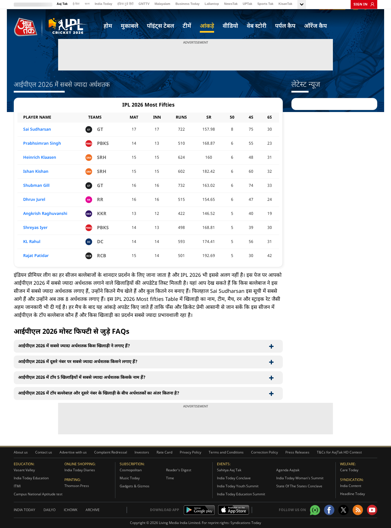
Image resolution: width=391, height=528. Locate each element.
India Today (103, 3)
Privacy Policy (190, 452)
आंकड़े (207, 26)
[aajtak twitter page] (343, 510)
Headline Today (352, 493)
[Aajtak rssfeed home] (358, 510)
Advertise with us (73, 452)
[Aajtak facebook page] (329, 510)
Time (170, 478)
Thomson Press (76, 485)
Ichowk (70, 509)
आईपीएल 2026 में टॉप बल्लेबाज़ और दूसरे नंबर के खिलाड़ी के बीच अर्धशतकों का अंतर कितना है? (98, 393)
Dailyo (50, 509)
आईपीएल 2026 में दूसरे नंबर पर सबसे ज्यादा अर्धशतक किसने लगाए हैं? (77, 362)
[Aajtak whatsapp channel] (315, 510)
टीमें (187, 26)
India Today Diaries (79, 470)
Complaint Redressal (110, 452)
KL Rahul (31, 242)
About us (21, 452)
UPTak (247, 3)
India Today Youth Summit (237, 486)
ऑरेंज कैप (315, 26)
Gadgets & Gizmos (134, 486)
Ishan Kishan (35, 171)
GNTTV (144, 3)
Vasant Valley (24, 470)
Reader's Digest (178, 470)
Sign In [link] (361, 4)
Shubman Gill (36, 186)
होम (108, 26)
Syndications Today (245, 522)
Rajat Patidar (36, 256)
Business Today (187, 3)
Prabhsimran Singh (42, 143)
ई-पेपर (76, 3)
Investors (142, 452)
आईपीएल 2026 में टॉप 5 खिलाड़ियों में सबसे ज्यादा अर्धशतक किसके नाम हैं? (81, 377)
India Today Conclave (234, 478)
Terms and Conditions (226, 452)
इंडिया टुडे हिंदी (125, 3)
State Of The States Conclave (299, 486)
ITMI (17, 486)
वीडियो (230, 26)
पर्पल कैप (285, 26)
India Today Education (31, 478)
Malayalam (162, 3)
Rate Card (164, 452)
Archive (93, 509)
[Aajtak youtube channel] (372, 510)
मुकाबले (129, 26)
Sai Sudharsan (37, 129)
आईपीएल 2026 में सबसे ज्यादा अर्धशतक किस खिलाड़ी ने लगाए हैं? (74, 346)
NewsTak (231, 3)
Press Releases (297, 452)
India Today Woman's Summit (299, 478)
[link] (371, 4)
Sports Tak (265, 3)
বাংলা (87, 3)
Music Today (130, 478)
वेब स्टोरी (256, 26)
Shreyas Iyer (35, 228)
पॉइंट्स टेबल (160, 26)
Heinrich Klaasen (39, 157)
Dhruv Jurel (34, 200)
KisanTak (285, 3)
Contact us (43, 452)
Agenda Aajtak (287, 470)
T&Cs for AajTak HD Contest (339, 452)
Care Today (349, 470)
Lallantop (212, 3)
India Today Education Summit (241, 494)
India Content (350, 485)
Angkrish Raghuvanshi (45, 214)
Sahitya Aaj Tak (229, 470)
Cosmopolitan (131, 470)
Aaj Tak (62, 3)
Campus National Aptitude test (38, 494)
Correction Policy (264, 452)
